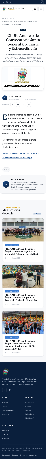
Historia (5, 402)
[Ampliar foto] (23, 78)
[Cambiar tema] (42, 2)
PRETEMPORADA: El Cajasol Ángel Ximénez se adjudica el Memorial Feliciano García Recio (22, 251)
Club (10, 18)
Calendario (29, 414)
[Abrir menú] (41, 8)
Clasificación (30, 418)
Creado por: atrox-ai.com (29, 455)
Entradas (5, 430)
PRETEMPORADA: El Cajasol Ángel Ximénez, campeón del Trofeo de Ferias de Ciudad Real (21, 297)
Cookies (15, 455)
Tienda (5, 434)
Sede (4, 406)
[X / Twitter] (3, 2)
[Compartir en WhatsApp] (18, 104)
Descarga (27, 157)
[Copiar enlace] (29, 104)
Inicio (4, 18)
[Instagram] (7, 2)
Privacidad (6, 455)
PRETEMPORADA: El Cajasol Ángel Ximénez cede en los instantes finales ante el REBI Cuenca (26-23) (20, 345)
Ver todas (37, 214)
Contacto (5, 414)
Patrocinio (6, 438)
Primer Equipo (30, 402)
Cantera (28, 410)
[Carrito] (35, 8)
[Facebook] (10, 2)
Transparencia (8, 410)
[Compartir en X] (12, 104)
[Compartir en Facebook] (23, 104)
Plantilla (28, 406)
